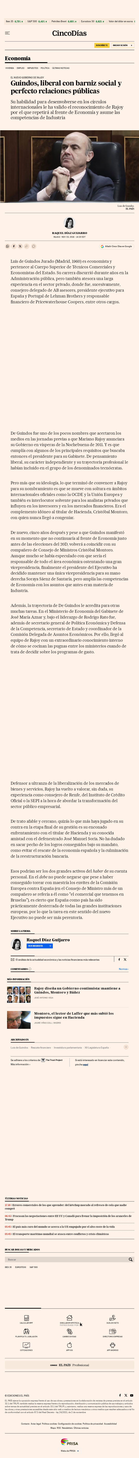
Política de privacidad (93, 1424)
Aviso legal (36, 1424)
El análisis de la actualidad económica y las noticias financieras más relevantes (57, 959)
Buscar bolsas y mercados (22, 1249)
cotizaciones (26, 1350)
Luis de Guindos (19, 1047)
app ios (69, 1350)
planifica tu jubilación (26, 1337)
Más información (20, 1064)
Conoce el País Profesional (69, 1365)
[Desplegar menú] (7, 33)
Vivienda (9, 68)
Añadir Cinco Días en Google (118, 246)
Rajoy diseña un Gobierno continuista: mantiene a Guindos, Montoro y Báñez (77, 990)
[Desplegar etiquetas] (126, 1047)
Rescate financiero (41, 1047)
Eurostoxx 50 (87, 21)
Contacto (25, 1424)
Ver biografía (35, 946)
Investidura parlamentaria (68, 1047)
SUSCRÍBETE (102, 45)
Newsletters (67, 1428)
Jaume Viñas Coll (43, 1023)
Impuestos (32, 68)
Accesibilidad (110, 1424)
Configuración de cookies (70, 1424)
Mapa (53, 1428)
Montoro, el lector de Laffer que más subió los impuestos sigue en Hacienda (74, 1015)
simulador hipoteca (69, 1323)
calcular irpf (26, 1323)
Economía (18, 58)
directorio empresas (113, 1337)
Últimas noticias (61, 68)
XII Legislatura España (97, 1047)
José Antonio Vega (43, 998)
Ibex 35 (9, 21)
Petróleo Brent (59, 21)
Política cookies (49, 1424)
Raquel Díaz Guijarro (69, 233)
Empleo (21, 68)
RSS (59, 1428)
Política (45, 68)
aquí (85, 1064)
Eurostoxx (20, 1267)
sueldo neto (113, 1323)
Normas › (124, 969)
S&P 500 (32, 21)
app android (112, 1350)
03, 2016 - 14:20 (73, 237)
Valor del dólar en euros (121, 21)
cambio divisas (69, 1337)
